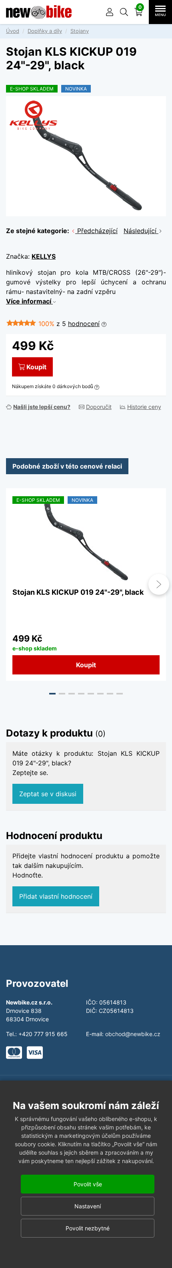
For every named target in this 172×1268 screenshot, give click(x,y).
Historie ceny (144, 406)
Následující (141, 231)
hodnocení (84, 324)
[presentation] (13, 584)
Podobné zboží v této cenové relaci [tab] (67, 466)
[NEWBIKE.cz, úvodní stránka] (39, 12)
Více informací (29, 301)
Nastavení (87, 1206)
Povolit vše (88, 1184)
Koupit (36, 367)
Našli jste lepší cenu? (41, 406)
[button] (124, 12)
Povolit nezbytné (88, 1228)
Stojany (79, 31)
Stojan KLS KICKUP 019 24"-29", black (78, 592)
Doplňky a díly (45, 31)
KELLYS (44, 256)
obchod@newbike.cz (132, 1034)
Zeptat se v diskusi (47, 794)
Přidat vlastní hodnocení (55, 896)
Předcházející (96, 231)
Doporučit (99, 406)
